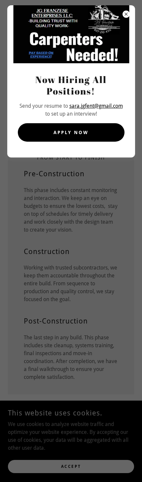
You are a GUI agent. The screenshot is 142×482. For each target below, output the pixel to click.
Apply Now (71, 132)
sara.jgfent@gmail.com (96, 106)
